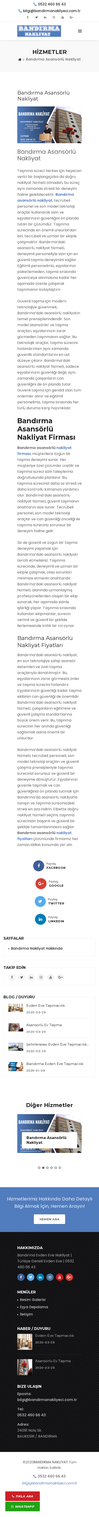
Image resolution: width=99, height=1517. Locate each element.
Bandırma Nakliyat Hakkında (37, 948)
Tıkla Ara (24, 1496)
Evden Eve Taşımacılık (45, 1005)
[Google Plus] (41, 883)
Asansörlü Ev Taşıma (44, 1025)
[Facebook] (38, 865)
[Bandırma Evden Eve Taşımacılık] (15, 1066)
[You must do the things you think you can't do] (24, 1342)
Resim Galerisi (33, 1299)
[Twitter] (40, 901)
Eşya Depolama (34, 1307)
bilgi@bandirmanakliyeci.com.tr (47, 1399)
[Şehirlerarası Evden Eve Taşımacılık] (15, 1047)
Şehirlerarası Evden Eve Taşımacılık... (57, 1044)
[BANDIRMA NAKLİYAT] (39, 31)
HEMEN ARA (50, 1219)
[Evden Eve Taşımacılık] (15, 1008)
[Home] (19, 59)
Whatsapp (24, 1506)
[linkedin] (40, 919)
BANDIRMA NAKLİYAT (50, 1462)
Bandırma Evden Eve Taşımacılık (54, 1064)
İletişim (26, 1314)
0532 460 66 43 (52, 4)
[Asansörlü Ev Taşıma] (15, 1027)
